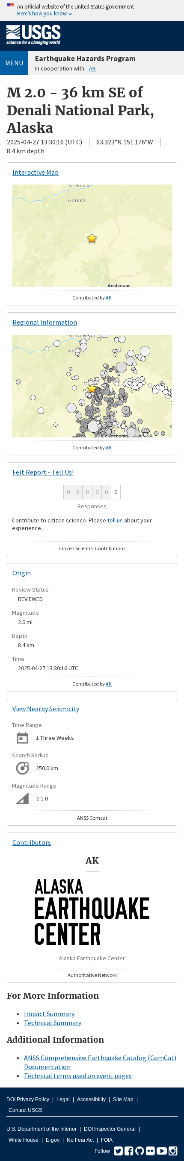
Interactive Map (35, 172)
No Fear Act (80, 1140)
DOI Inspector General (110, 1129)
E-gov (52, 1140)
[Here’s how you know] (92, 10)
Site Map (123, 1099)
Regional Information (44, 322)
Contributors (31, 842)
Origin (21, 573)
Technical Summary (52, 1022)
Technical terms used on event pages (78, 1075)
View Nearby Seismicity (45, 708)
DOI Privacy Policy (27, 1099)
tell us (115, 520)
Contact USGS (25, 1110)
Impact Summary (49, 1013)
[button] (92, 238)
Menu (14, 63)
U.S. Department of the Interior (41, 1129)
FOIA (107, 1140)
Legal (63, 1099)
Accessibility (91, 1099)
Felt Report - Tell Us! (43, 472)
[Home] (33, 46)
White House (24, 1140)
